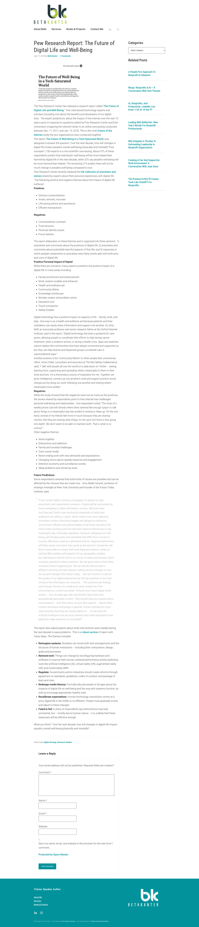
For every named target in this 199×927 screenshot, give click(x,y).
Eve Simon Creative (68, 921)
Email (43, 813)
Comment (45, 772)
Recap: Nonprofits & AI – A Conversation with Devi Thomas (144, 89)
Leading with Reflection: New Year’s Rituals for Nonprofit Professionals (143, 125)
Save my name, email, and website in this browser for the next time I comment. (76, 845)
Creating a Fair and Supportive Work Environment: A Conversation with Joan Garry (143, 163)
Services (37, 901)
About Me (38, 897)
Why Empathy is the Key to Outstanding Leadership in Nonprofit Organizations (142, 144)
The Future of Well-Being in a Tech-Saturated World (74, 139)
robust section (90, 632)
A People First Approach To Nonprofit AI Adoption (141, 73)
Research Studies (64, 742)
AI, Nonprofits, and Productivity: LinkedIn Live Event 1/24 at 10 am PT (141, 106)
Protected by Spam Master (53, 854)
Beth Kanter (99, 14)
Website (43, 826)
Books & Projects (41, 905)
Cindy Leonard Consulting (99, 921)
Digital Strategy (50, 742)
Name (43, 800)
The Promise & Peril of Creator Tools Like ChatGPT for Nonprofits (143, 182)
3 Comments (65, 56)
